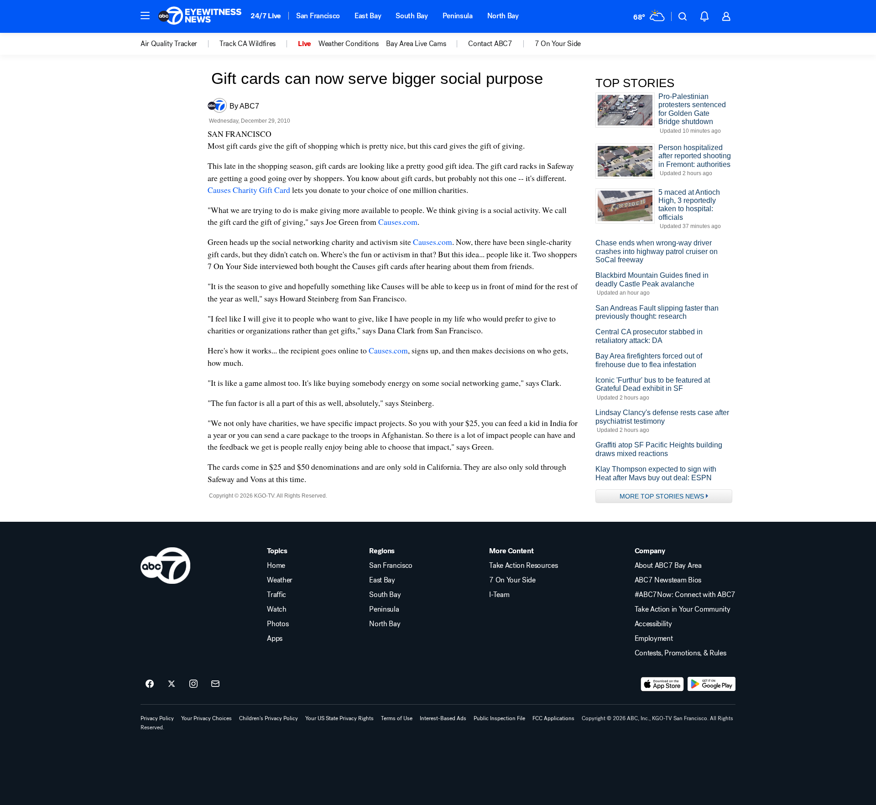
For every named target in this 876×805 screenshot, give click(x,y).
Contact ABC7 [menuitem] (490, 44)
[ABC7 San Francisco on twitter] (171, 684)
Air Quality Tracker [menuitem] (169, 44)
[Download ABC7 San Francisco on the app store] (662, 684)
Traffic (276, 594)
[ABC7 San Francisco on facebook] (150, 684)
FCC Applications (553, 718)
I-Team (499, 594)
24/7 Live (265, 16)
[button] (145, 15)
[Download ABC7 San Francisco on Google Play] (711, 684)
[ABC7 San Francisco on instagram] (193, 684)
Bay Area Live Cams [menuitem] (416, 44)
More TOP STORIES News (662, 496)
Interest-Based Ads (443, 718)
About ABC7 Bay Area (668, 565)
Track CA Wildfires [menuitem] (247, 44)
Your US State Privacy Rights (339, 718)
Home (276, 565)
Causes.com (397, 221)
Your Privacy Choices (206, 718)
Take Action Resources (523, 565)
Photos (277, 624)
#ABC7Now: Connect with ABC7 (685, 594)
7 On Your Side (512, 580)
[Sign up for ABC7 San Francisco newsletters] (215, 684)
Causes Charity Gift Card (249, 189)
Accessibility (653, 624)
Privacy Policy (157, 718)
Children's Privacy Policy (268, 718)
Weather (279, 580)
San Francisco (318, 16)
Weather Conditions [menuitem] (348, 44)
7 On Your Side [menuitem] (558, 44)
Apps (274, 638)
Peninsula (458, 16)
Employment (654, 638)
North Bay (503, 16)
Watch (276, 609)
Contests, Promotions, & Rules (680, 653)
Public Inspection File (499, 718)
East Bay (368, 16)
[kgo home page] (165, 565)
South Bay (412, 16)
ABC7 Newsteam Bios (668, 580)
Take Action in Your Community (682, 609)
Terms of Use (396, 718)
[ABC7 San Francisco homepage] (199, 16)
